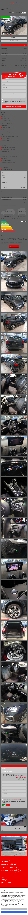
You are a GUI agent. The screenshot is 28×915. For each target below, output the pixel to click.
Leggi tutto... (14, 246)
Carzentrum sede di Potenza (8, 858)
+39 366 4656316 (14, 866)
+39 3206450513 (13, 864)
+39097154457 (13, 867)
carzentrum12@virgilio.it (15, 869)
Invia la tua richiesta (14, 107)
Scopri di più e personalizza (14, 909)
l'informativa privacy (15, 99)
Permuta (14, 37)
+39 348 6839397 (20, 779)
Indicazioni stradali (5, 873)
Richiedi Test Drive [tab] (7, 771)
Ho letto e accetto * (12, 99)
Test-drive (15, 40)
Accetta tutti (14, 912)
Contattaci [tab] (5, 766)
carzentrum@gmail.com (15, 870)
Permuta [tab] (4, 768)
